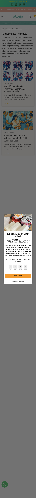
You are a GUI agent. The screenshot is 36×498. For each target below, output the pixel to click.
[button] (30, 216)
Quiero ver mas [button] (18, 275)
